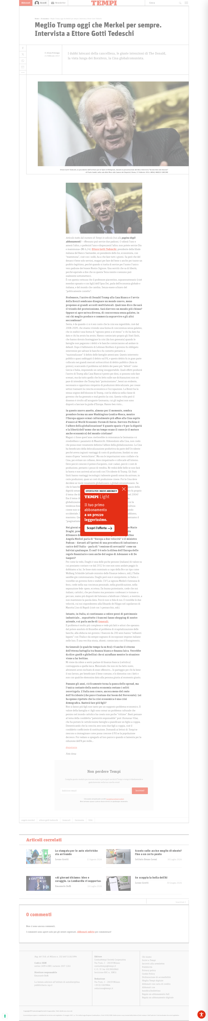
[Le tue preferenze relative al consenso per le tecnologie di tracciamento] (5, 1016)
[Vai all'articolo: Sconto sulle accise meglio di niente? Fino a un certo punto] (118, 858)
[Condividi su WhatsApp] (22, 61)
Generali (103, 621)
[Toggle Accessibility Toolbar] (201, 1014)
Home (37, 18)
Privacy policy (149, 970)
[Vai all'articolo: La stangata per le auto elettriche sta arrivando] (38, 858)
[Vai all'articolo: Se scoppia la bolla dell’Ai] (118, 885)
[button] (22, 72)
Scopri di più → (181, 902)
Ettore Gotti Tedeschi (104, 249)
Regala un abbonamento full (155, 994)
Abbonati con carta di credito (156, 984)
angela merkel (28, 820)
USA (90, 820)
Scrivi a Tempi (149, 960)
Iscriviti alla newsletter (153, 964)
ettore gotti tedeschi (48, 820)
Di (52, 53)
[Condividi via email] (22, 67)
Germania (79, 820)
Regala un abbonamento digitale (157, 997)
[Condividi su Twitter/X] (22, 54)
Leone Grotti (62, 859)
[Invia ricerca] (180, 3)
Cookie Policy (148, 974)
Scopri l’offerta (97, 528)
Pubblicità (147, 967)
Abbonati (25, 3)
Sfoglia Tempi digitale (152, 980)
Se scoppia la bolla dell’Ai (151, 877)
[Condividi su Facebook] (22, 48)
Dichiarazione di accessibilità (156, 977)
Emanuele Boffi (63, 886)
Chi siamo (147, 957)
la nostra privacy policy (115, 799)
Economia (45, 18)
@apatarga (71, 747)
